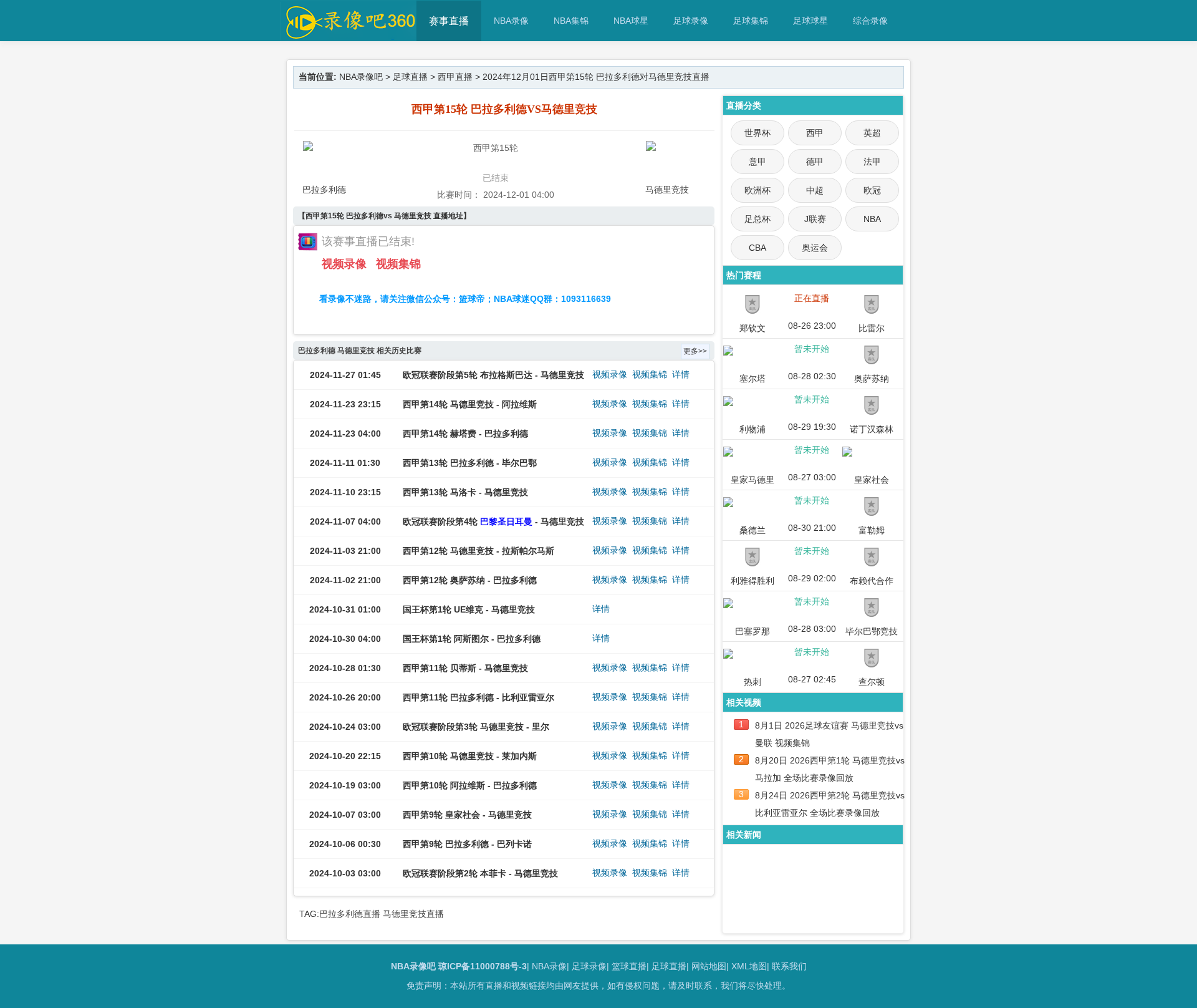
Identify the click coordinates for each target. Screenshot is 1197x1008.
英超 (872, 133)
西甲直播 (455, 77)
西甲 (815, 133)
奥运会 (815, 248)
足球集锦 (750, 21)
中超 (815, 190)
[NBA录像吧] (349, 35)
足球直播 (410, 77)
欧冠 (872, 190)
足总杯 (757, 219)
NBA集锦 (571, 21)
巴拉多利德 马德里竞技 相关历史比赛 (359, 350)
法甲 (872, 162)
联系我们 (789, 966)
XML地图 (749, 966)
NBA (872, 219)
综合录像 (870, 21)
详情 (681, 374)
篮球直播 (629, 966)
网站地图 (708, 966)
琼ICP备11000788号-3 (482, 966)
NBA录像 (511, 21)
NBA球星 (630, 21)
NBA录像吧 (361, 77)
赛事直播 (449, 21)
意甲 (757, 162)
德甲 (815, 162)
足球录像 (690, 21)
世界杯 (757, 133)
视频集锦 (398, 264)
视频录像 (344, 264)
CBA (757, 248)
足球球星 (810, 21)
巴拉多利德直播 (349, 914)
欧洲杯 (757, 190)
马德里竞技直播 (413, 914)
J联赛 (815, 219)
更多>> (695, 351)
